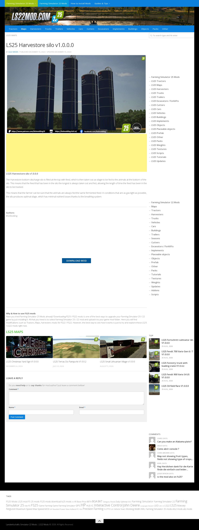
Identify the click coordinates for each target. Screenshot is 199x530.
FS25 (34, 505)
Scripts (155, 294)
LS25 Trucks (157, 93)
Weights (155, 282)
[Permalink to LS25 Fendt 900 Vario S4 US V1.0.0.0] (154, 378)
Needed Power (59, 509)
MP (51, 509)
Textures (156, 278)
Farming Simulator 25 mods (159, 509)
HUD (88, 505)
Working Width (133, 509)
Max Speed (38, 509)
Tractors (13, 28)
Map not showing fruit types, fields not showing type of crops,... (175, 458)
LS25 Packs (157, 141)
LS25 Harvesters (160, 89)
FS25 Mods (11, 501)
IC (92, 505)
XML (143, 509)
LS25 (173, 505)
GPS (78, 505)
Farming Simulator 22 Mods (53, 3)
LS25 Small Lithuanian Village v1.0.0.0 (117, 361)
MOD (47, 509)
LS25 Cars (156, 109)
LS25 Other (157, 137)
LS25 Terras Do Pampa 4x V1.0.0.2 (69, 361)
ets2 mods (177, 509)
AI (75, 501)
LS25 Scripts (157, 153)
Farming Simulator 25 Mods (20, 3)
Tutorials (156, 274)
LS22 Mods (13, 52)
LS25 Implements (160, 121)
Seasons (155, 238)
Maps (23, 28)
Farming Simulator (142, 501)
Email (82, 407)
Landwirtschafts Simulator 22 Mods (21, 524)
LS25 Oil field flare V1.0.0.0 (175, 385)
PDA (80, 509)
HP (83, 505)
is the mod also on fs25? (169, 476)
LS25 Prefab (157, 133)
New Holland (71, 509)
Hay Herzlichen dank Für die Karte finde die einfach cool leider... (175, 468)
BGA (94, 501)
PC (78, 509)
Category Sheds (109, 502)
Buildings (132, 28)
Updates (155, 286)
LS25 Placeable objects (163, 129)
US (112, 509)
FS (29, 505)
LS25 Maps (11, 35)
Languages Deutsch (147, 506)
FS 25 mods (33, 501)
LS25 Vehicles (158, 113)
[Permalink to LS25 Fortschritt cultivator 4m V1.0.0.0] (154, 343)
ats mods (187, 509)
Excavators (103, 28)
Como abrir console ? (168, 448)
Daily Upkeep (122, 501)
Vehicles (71, 28)
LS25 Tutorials (158, 157)
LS (163, 506)
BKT (100, 501)
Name (12, 407)
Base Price (81, 501)
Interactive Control (108, 505)
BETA (89, 501)
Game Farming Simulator (64, 505)
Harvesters (35, 28)
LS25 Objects (158, 125)
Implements (119, 28)
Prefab (155, 262)
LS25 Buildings (158, 117)
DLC (129, 501)
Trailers (59, 28)
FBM (26, 506)
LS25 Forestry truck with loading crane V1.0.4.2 (174, 364)
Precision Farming (93, 509)
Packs (155, 28)
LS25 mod (22, 501)
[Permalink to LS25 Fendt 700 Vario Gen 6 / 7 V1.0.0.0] (154, 355)
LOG (160, 506)
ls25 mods (66, 501)
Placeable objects (160, 254)
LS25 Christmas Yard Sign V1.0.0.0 (22, 361)
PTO (109, 509)
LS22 (167, 505)
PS (105, 509)
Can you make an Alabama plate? (174, 441)
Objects (145, 28)
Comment (14, 389)
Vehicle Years (119, 509)
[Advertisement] (76, 153)
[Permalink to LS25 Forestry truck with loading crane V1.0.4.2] (154, 366)
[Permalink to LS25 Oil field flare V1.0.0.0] (154, 389)
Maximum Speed (24, 509)
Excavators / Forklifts (162, 246)
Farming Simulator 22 (164, 501)
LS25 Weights (158, 145)
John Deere (131, 505)
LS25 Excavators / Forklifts (165, 101)
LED (156, 505)
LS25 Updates (158, 161)
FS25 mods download (50, 501)
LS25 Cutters (158, 105)
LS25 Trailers (158, 97)
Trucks (48, 28)
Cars (81, 28)
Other (165, 28)
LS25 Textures (159, 149)
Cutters (90, 28)
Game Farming (45, 505)
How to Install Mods (81, 3)
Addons (155, 290)
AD (73, 502)
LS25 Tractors (158, 81)
